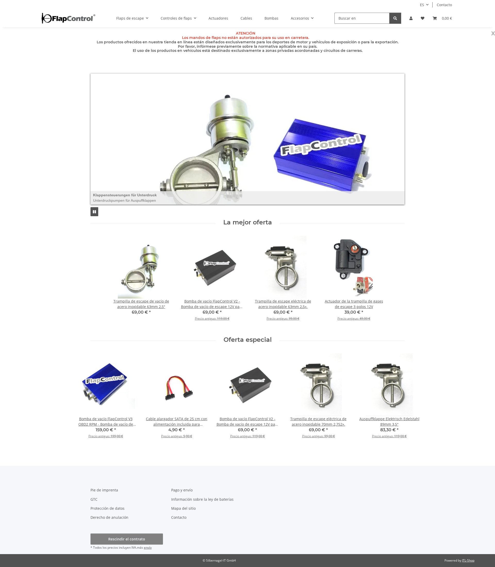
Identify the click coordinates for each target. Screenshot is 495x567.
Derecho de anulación (109, 517)
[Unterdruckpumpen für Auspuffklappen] (247, 139)
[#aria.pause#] (94, 211)
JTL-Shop (468, 560)
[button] (411, 18)
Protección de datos (107, 508)
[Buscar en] (395, 18)
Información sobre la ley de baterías (202, 499)
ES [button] (422, 4)
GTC (93, 499)
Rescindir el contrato (126, 539)
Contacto (444, 4)
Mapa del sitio (183, 508)
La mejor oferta (247, 222)
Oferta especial (248, 339)
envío (148, 547)
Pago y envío (182, 490)
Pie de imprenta (104, 490)
